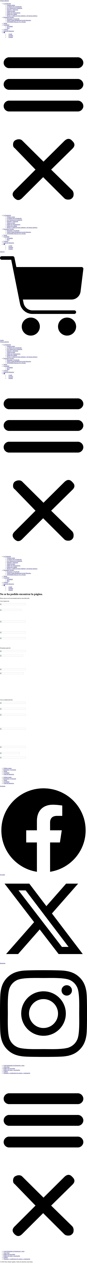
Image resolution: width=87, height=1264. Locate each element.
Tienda (5, 23)
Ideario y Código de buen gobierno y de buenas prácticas (22, 16)
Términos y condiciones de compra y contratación (16, 1073)
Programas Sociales (8, 17)
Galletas (5, 1071)
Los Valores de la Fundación (14, 8)
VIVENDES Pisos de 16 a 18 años (16, 22)
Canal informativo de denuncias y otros (13, 1065)
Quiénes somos (11, 5)
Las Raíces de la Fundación (14, 6)
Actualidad (6, 25)
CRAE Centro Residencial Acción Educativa (19, 20)
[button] (43, 126)
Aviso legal (6, 1067)
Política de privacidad (9, 1068)
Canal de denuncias (8, 31)
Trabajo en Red (11, 11)
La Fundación (7, 3)
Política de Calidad (12, 14)
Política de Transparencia (13, 12)
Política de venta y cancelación (11, 1070)
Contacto (5, 29)
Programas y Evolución (13, 19)
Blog (8, 28)
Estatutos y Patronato (12, 9)
